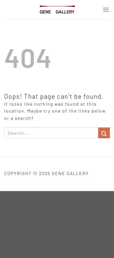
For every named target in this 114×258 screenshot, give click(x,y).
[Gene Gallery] (57, 9)
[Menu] (106, 9)
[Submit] (104, 132)
